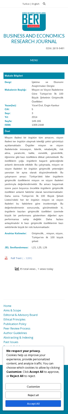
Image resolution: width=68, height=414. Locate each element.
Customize (33, 386)
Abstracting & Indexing (18, 337)
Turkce (26, 3)
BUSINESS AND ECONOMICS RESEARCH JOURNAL (34, 38)
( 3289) (27, 258)
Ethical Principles (14, 319)
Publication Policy (14, 324)
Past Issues (10, 342)
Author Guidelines (15, 333)
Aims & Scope (12, 310)
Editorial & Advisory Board (20, 315)
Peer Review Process (16, 328)
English (35, 3)
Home (7, 306)
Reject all (33, 395)
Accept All (33, 403)
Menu (34, 60)
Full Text (16, 258)
